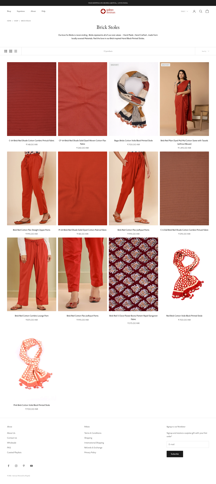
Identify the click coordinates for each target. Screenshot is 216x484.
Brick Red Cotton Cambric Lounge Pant (31, 315)
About (33, 11)
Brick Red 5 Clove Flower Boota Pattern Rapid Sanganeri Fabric (133, 317)
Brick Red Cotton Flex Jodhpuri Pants (133, 230)
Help (43, 11)
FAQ (9, 447)
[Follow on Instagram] (16, 465)
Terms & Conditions (92, 433)
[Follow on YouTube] (31, 465)
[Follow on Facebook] (8, 465)
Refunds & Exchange (93, 447)
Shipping (88, 438)
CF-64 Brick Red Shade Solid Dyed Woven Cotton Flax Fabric (82, 142)
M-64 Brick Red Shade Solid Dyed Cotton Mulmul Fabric (82, 230)
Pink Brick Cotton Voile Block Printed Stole (32, 405)
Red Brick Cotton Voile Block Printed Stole (184, 315)
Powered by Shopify (24, 476)
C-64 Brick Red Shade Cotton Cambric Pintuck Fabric (31, 140)
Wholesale (11, 442)
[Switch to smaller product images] (10, 51)
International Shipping (94, 442)
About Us (11, 433)
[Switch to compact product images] (15, 51)
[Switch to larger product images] (5, 51)
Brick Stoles (26, 21)
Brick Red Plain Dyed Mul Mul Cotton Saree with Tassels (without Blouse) (184, 142)
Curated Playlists (14, 452)
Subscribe (175, 454)
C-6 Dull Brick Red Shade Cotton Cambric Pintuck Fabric (184, 230)
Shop (9, 11)
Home (9, 21)
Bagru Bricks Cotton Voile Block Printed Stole (133, 140)
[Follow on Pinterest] (23, 465)
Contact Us (12, 438)
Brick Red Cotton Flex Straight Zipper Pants (31, 230)
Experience (21, 11)
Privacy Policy (90, 452)
